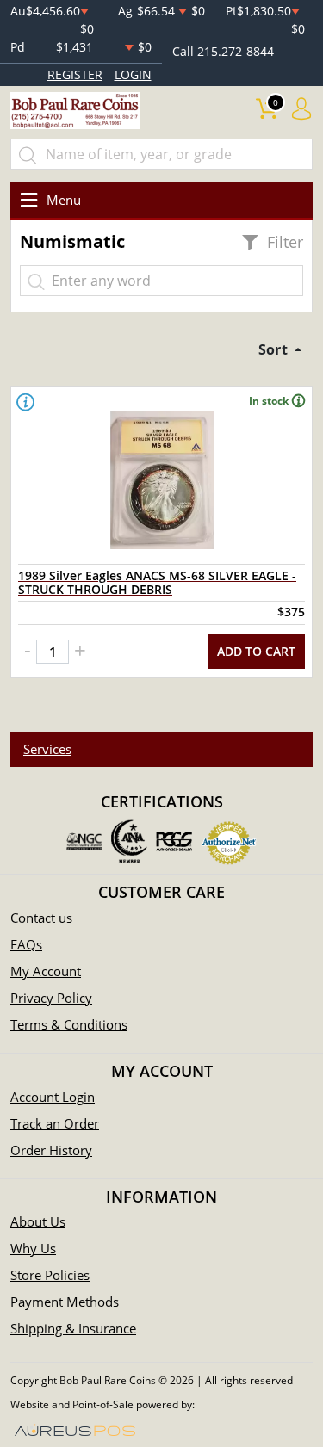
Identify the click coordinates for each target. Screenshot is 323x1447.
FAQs (26, 944)
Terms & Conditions (68, 1024)
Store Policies (50, 1274)
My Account (45, 971)
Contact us (41, 917)
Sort (274, 349)
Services (47, 749)
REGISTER (74, 74)
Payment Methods (64, 1301)
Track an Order (54, 1123)
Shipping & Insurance (73, 1328)
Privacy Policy (51, 997)
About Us (37, 1221)
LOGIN (133, 74)
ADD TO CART (256, 651)
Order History (51, 1150)
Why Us (33, 1248)
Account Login (52, 1096)
